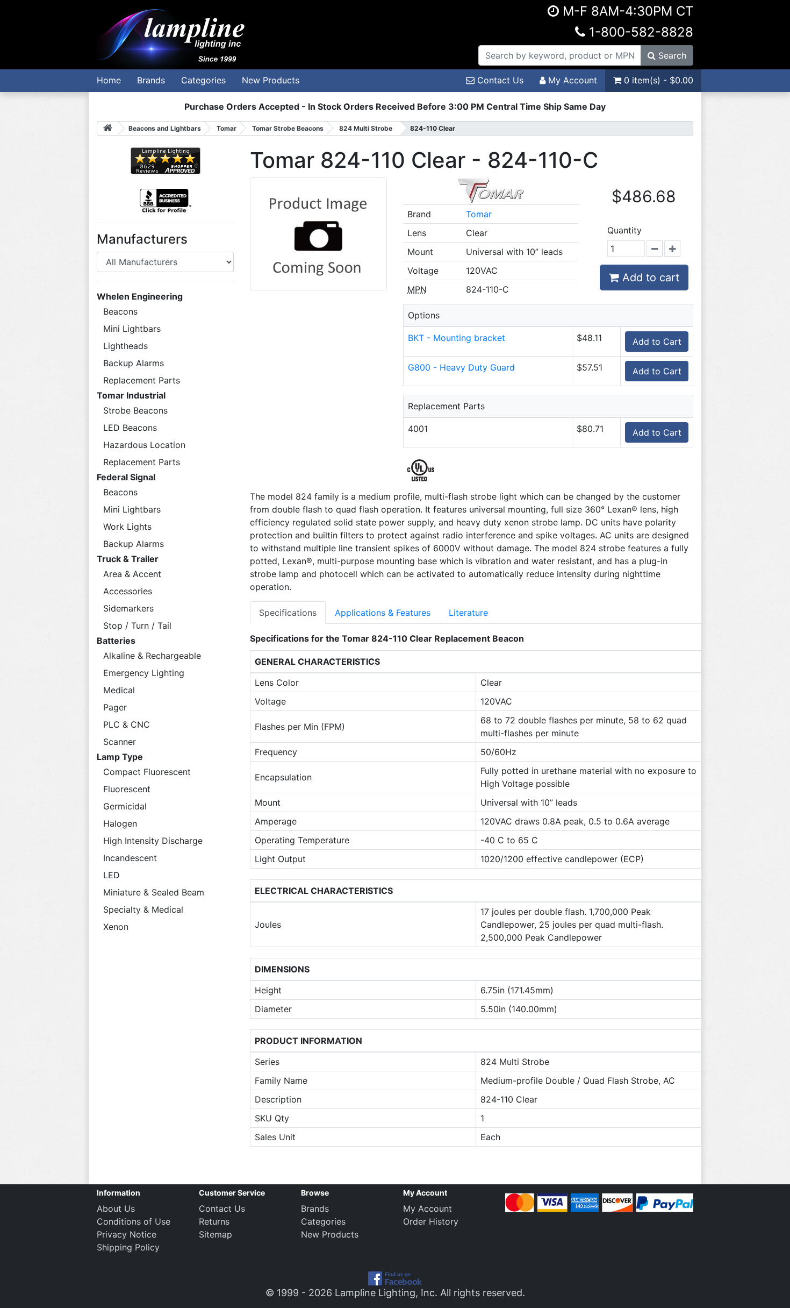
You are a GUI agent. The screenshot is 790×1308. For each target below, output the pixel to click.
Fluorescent (126, 789)
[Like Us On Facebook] (395, 1277)
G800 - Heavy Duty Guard (461, 367)
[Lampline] (172, 34)
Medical (119, 690)
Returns (214, 1221)
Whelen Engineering (140, 296)
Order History (430, 1221)
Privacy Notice (126, 1234)
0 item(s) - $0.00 (657, 80)
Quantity (624, 230)
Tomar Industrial (131, 395)
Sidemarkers (128, 608)
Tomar (479, 214)
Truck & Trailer (128, 558)
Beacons (120, 311)
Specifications (288, 612)
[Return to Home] (107, 128)
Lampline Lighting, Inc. (386, 1292)
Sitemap (215, 1234)
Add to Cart (657, 341)
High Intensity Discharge (153, 840)
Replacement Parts (141, 380)
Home (109, 80)
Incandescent (130, 857)
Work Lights (127, 526)
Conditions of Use (133, 1221)
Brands (151, 80)
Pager (115, 707)
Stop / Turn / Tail (137, 625)
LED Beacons (130, 427)
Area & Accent (132, 573)
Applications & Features (382, 612)
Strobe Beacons (135, 410)
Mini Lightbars (132, 328)
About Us (116, 1208)
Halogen (120, 823)
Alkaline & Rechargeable (152, 655)
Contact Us (499, 80)
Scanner (119, 741)
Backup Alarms (133, 363)
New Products (270, 80)
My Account (571, 80)
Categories (203, 80)
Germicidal (125, 806)
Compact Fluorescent (147, 771)
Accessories (127, 591)
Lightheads (125, 345)
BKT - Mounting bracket (456, 337)
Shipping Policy (128, 1247)
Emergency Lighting (143, 672)
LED (111, 875)
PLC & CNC (126, 724)
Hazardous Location (144, 444)
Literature (468, 612)
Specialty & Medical (143, 909)
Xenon (115, 926)
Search (671, 55)
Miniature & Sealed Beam (153, 892)
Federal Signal (126, 477)
